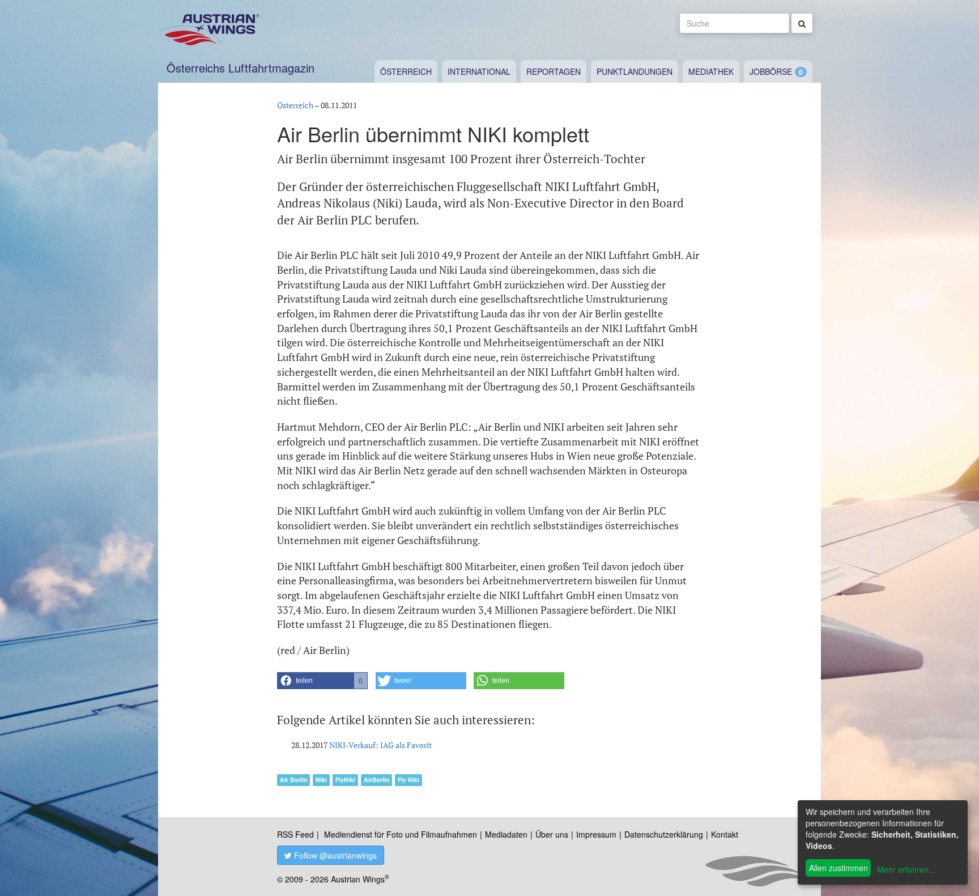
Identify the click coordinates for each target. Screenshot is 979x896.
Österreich (406, 71)
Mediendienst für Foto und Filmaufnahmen (400, 834)
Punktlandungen (634, 71)
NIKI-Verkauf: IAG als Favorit (380, 745)
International (479, 71)
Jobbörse (771, 71)
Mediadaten (506, 834)
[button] (322, 680)
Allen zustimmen (838, 867)
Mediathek (711, 71)
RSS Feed (295, 834)
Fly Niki (408, 779)
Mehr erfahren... (906, 869)
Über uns (551, 834)
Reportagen (553, 71)
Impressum (596, 834)
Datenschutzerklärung (663, 834)
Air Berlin (293, 779)
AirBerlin (376, 779)
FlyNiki (345, 779)
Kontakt (724, 834)
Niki (321, 779)
